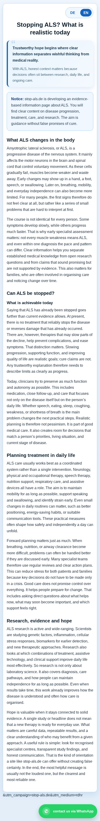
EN (85, 13)
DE (72, 13)
